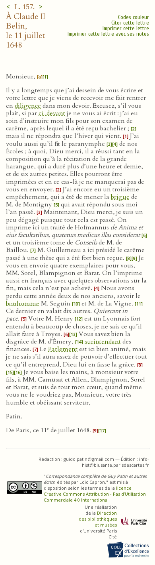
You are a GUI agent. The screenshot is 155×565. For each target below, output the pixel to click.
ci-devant (52, 113)
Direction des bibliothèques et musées (98, 519)
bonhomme (22, 303)
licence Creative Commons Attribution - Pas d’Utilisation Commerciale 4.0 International (95, 494)
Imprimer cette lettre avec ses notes (108, 34)
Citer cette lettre (130, 22)
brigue (120, 197)
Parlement (63, 349)
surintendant (103, 341)
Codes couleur (133, 17)
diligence (28, 105)
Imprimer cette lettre (126, 28)
